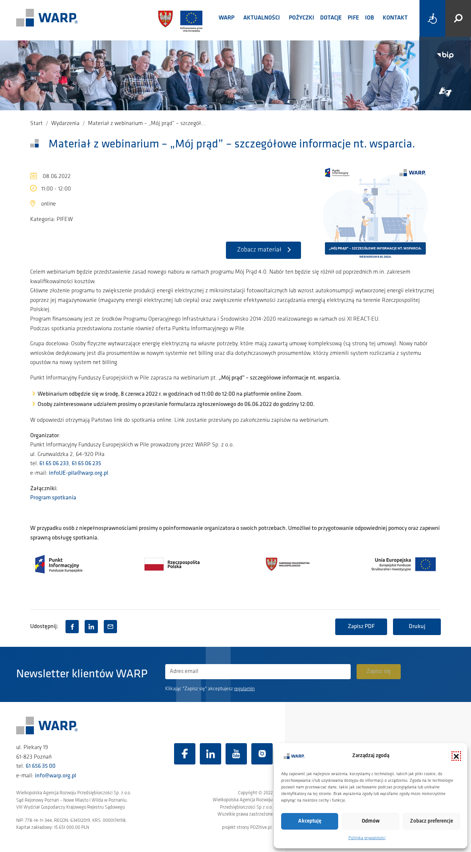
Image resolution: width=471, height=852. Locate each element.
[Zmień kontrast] (432, 18)
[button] (456, 756)
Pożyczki (301, 18)
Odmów (371, 821)
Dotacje (331, 18)
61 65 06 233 (53, 464)
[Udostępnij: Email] (110, 626)
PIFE (353, 18)
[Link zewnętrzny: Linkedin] (210, 753)
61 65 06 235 (86, 464)
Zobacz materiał (259, 250)
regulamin (244, 689)
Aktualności (261, 18)
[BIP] (445, 55)
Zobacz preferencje (431, 821)
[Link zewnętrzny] (445, 92)
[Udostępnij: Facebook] (72, 626)
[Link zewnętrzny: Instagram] (262, 753)
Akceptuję (309, 821)
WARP (226, 18)
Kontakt (395, 18)
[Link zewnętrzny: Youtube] (236, 753)
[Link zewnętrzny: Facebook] (184, 753)
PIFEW (65, 219)
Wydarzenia (65, 123)
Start (36, 123)
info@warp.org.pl (55, 776)
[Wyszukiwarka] (458, 18)
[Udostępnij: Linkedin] (91, 626)
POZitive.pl (261, 827)
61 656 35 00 (41, 766)
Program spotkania (53, 498)
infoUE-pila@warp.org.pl (78, 473)
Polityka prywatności (367, 838)
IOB (369, 18)
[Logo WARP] (47, 18)
